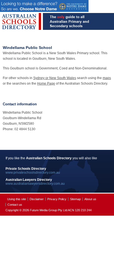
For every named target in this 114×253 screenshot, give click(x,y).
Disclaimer (37, 199)
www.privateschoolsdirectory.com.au (33, 172)
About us (90, 199)
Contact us (14, 204)
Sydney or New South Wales (54, 78)
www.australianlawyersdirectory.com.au (35, 184)
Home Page (46, 83)
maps (107, 78)
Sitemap (75, 199)
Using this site (16, 199)
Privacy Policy (56, 199)
